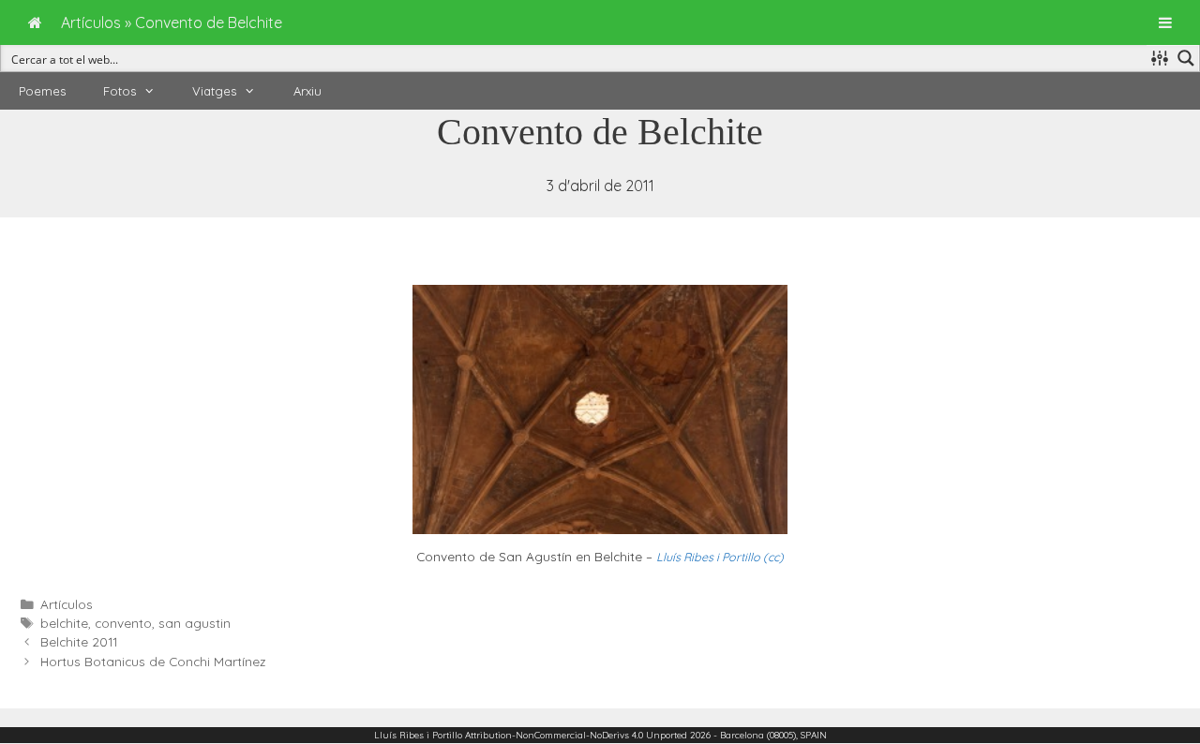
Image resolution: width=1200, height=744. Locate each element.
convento (123, 623)
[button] (154, 91)
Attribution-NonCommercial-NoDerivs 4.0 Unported (576, 735)
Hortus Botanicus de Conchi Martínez (153, 661)
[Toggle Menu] (1165, 22)
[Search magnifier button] (1186, 58)
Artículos (66, 604)
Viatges (214, 90)
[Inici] (35, 22)
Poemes (42, 90)
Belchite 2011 (78, 641)
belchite (64, 623)
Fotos (119, 90)
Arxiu (307, 90)
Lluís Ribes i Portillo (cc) (720, 557)
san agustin (194, 623)
